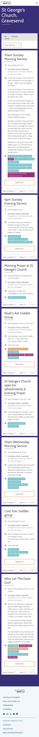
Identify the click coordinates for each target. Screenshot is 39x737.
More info (19, 183)
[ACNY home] (6, 3)
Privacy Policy (7, 725)
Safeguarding (8, 705)
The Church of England (11, 697)
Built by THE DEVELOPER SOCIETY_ (13, 732)
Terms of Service (8, 728)
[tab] (9, 191)
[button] (37, 3)
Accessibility (7, 709)
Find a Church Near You (11, 701)
